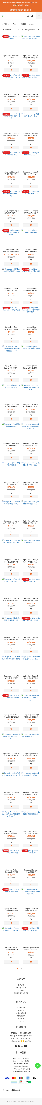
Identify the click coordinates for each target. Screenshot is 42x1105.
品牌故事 (21, 985)
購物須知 (21, 1010)
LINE (20, 1066)
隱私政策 (21, 1018)
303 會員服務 (21, 1008)
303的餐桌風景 (21, 988)
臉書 (16, 1066)
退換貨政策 (21, 1016)
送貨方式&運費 (21, 1013)
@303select (27, 1038)
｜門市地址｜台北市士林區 (21, 1069)
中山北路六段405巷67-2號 (21, 1072)
